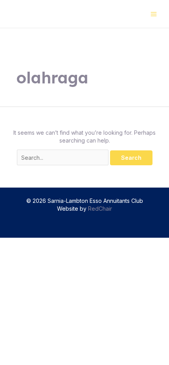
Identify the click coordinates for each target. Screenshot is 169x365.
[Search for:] (63, 157)
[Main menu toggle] (153, 14)
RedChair (100, 208)
